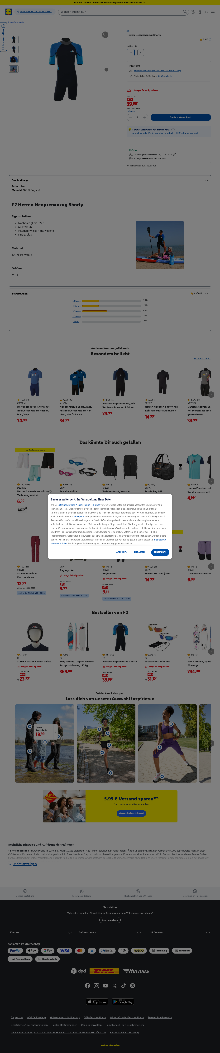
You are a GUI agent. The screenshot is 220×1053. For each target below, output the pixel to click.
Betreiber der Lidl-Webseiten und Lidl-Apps (79, 504)
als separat (79, 516)
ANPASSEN (139, 552)
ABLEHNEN (121, 552)
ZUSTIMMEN (160, 552)
